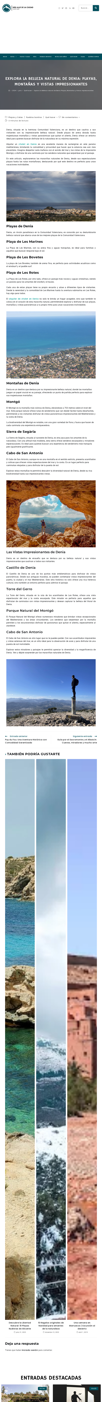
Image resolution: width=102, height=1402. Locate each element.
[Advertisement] (51, 34)
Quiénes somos (93, 56)
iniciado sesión (30, 1350)
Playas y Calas (25, 56)
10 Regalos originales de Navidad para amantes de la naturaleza (51, 1325)
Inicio (5, 56)
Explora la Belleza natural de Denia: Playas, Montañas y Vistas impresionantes (64, 91)
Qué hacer (73, 56)
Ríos (34, 56)
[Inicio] (9, 91)
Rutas (12, 56)
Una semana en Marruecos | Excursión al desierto (82, 1325)
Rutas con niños (61, 56)
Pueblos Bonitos (46, 56)
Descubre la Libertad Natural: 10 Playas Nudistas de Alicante (20, 1325)
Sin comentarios (70, 117)
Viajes (83, 56)
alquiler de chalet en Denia (24, 298)
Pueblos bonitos (34, 117)
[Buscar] (96, 8)
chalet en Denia (28, 144)
